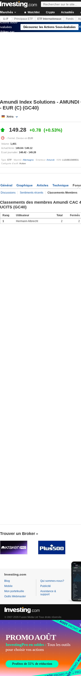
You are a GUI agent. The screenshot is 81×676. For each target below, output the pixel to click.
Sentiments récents (31, 192)
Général (6, 185)
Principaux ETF (23, 18)
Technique (60, 185)
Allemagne (28, 160)
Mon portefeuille (14, 591)
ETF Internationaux (49, 18)
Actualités (67, 12)
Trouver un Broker (17, 533)
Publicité (45, 586)
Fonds (70, 18)
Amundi (50, 160)
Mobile (8, 586)
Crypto (50, 12)
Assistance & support (48, 593)
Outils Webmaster (15, 596)
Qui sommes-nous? (52, 580)
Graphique (24, 185)
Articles (42, 185)
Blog (7, 580)
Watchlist (33, 12)
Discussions (8, 192)
